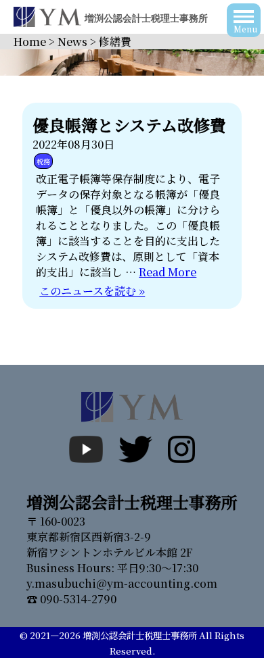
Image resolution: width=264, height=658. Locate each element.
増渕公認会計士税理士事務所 (140, 635)
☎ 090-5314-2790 (71, 599)
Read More (167, 272)
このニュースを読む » (92, 291)
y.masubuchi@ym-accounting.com (121, 583)
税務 (43, 161)
